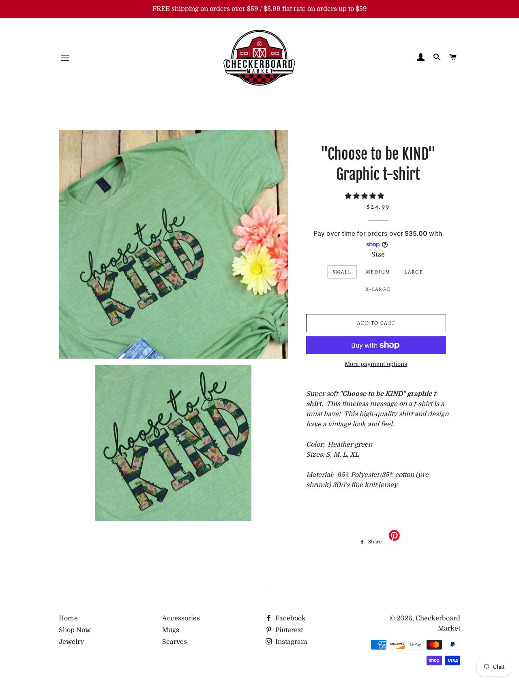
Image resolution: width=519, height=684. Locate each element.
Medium (378, 271)
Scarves (174, 642)
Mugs (170, 630)
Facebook (290, 618)
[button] (365, 196)
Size (378, 254)
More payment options (376, 364)
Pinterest (288, 630)
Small (342, 271)
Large (413, 271)
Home (68, 618)
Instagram (290, 642)
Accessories (181, 618)
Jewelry (71, 642)
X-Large (377, 289)
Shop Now (75, 630)
